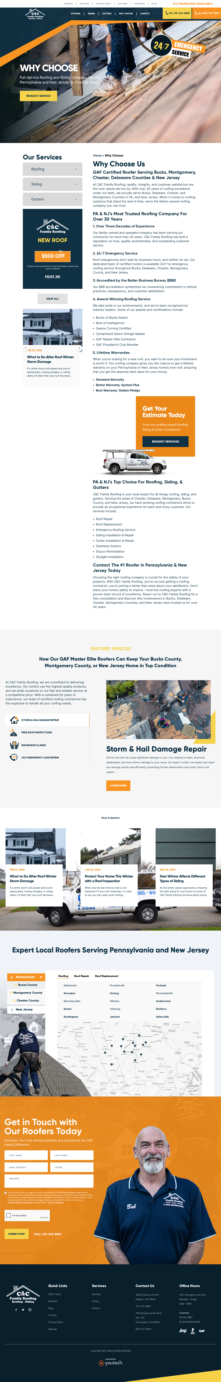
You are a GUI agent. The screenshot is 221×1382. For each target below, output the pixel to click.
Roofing (75, 14)
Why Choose (126, 14)
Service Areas (103, 4)
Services (84, 4)
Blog (154, 4)
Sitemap (52, 1329)
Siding (91, 14)
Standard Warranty (110, 379)
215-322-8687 (143, 1306)
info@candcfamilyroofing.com (20, 1202)
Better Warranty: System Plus (117, 385)
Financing (139, 4)
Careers (68, 4)
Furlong (114, 993)
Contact (145, 14)
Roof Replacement (106, 976)
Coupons (122, 4)
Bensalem (69, 993)
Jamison (115, 1016)
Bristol (67, 1008)
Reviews (52, 1301)
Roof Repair (81, 976)
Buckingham (71, 1016)
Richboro (161, 1008)
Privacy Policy (40, 1202)
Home (97, 155)
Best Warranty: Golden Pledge (118, 390)
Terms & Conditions (55, 1202)
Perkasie (161, 985)
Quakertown (163, 1001)
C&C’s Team (54, 1294)
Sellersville (162, 1016)
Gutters (106, 14)
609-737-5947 (144, 1329)
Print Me (52, 276)
